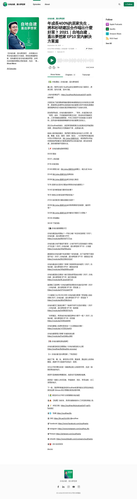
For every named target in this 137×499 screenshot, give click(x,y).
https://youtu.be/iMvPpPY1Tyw (60, 238)
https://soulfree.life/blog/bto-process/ (62, 349)
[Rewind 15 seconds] (50, 67)
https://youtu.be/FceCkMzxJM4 (60, 336)
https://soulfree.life (64, 413)
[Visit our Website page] (79, 487)
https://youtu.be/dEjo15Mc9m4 (60, 300)
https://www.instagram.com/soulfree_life (73, 429)
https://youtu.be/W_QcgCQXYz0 (60, 280)
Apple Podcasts (116, 24)
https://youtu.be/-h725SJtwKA (60, 328)
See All (109, 43)
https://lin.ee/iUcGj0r (62, 418)
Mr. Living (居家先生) (71, 138)
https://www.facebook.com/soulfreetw (73, 423)
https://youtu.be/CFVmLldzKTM (60, 290)
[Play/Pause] (52, 60)
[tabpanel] (71, 267)
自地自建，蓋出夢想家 (16, 4)
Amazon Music (115, 34)
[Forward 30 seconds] (53, 67)
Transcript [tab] (86, 75)
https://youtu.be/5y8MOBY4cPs (60, 310)
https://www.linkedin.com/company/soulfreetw (74, 439)
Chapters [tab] (70, 75)
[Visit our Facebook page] (58, 487)
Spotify (112, 29)
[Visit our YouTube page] (74, 487)
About (47, 4)
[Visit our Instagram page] (68, 487)
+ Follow (128, 4)
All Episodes (11, 69)
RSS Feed (114, 38)
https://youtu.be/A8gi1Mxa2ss (59, 249)
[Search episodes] (119, 4)
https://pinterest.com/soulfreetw (68, 434)
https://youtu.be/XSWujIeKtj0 (59, 321)
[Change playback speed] (58, 67)
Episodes (36, 4)
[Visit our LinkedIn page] (63, 487)
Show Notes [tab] (55, 74)
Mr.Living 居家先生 (68, 169)
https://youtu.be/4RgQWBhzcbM (60, 269)
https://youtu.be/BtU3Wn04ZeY (60, 259)
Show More (11, 63)
